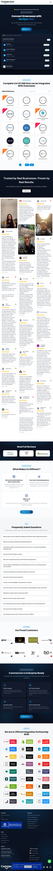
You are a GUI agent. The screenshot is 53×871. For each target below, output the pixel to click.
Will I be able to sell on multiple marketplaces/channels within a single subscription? (25, 536)
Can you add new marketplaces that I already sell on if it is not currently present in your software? (24, 565)
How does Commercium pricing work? (13, 577)
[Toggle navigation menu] (50, 2)
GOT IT (34, 866)
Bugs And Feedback (35, 857)
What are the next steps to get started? (14, 598)
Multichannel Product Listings (33, 815)
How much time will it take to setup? (12, 554)
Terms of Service (4, 836)
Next (27, 164)
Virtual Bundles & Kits (31, 827)
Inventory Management (32, 817)
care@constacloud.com (6, 856)
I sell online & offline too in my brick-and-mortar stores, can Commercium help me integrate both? (24, 548)
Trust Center (4, 842)
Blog (2, 817)
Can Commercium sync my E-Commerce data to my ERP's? (18, 614)
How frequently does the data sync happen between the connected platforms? (24, 603)
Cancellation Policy (5, 840)
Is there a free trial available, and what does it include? (17, 582)
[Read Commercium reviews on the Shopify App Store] (43, 453)
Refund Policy (4, 838)
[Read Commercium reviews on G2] (26, 453)
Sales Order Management (32, 819)
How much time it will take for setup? (12, 609)
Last (32, 164)
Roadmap (33, 855)
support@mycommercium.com (7, 853)
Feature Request (35, 859)
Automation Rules (31, 823)
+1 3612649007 (34, 851)
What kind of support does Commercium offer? (15, 593)
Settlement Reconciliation (32, 825)
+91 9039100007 (34, 853)
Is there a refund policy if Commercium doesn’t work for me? (19, 572)
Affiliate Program (4, 819)
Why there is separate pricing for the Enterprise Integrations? (19, 559)
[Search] (49, 91)
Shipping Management (32, 821)
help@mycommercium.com (6, 850)
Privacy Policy (4, 834)
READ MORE (28, 866)
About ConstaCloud (5, 815)
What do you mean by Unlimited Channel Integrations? (17, 542)
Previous (1, 640)
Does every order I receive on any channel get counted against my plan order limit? (25, 587)
